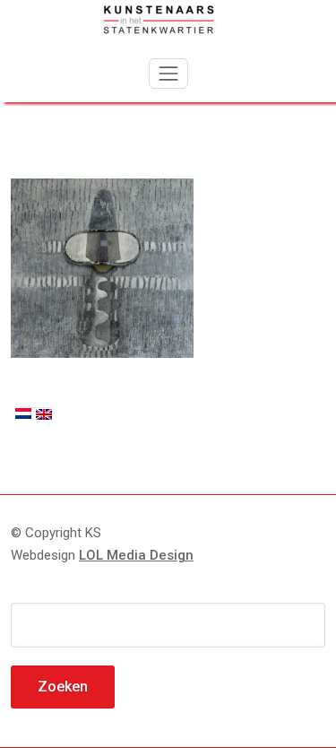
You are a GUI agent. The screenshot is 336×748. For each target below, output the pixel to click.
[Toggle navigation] (168, 73)
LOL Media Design (136, 555)
